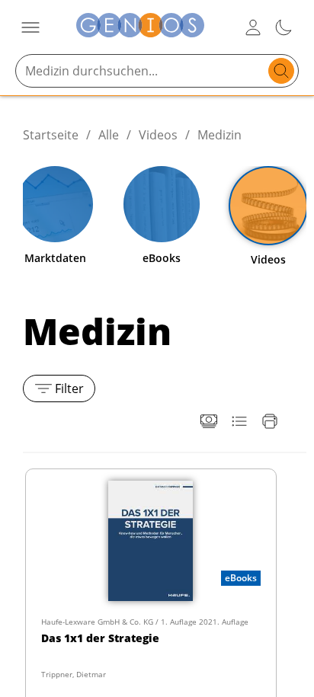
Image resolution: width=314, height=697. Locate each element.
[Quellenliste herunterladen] (239, 421)
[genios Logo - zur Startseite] (140, 27)
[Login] (253, 27)
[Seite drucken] (270, 421)
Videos (158, 134)
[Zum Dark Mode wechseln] (283, 27)
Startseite (50, 134)
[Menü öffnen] (30, 27)
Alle (108, 134)
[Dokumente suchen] (281, 71)
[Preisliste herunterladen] (209, 421)
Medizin (219, 134)
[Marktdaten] (55, 204)
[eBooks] (161, 204)
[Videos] (268, 206)
